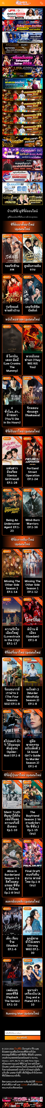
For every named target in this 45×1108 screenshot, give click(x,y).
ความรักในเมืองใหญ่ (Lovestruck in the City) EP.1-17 (12, 636)
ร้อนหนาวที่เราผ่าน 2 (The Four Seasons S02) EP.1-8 (12, 696)
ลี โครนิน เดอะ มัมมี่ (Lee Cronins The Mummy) (12, 363)
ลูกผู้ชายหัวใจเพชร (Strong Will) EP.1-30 (32, 945)
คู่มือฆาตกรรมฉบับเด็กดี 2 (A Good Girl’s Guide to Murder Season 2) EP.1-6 (32, 753)
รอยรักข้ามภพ (12, 267)
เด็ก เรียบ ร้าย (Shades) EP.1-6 (12, 943)
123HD (24, 1084)
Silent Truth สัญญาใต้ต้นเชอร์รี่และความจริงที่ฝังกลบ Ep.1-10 (12, 821)
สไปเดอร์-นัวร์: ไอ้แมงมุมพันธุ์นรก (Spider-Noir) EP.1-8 (12, 748)
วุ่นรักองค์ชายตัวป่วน (12, 308)
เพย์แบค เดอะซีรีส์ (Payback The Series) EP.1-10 (12, 997)
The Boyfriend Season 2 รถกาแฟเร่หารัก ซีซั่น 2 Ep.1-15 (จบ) (32, 822)
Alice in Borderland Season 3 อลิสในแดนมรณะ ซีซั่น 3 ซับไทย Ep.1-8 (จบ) (12, 881)
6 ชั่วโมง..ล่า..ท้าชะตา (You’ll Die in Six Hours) (12, 415)
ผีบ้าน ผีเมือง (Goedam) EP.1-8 (32, 634)
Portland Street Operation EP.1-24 (33, 473)
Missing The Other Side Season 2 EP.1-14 (12, 586)
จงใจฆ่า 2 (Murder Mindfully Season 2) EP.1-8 (32, 696)
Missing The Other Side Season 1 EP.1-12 (33, 586)
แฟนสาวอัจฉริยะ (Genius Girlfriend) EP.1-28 (12, 475)
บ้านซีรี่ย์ (17, 1048)
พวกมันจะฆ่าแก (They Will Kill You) (32, 361)
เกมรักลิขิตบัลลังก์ (32, 308)
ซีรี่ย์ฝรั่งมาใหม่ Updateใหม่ (22, 652)
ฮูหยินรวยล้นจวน (32, 267)
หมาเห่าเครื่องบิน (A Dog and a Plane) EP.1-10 (32, 997)
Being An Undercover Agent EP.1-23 (12, 525)
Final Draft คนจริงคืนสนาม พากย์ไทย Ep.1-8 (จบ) (32, 878)
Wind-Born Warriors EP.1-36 (33, 523)
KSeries (39, 1081)
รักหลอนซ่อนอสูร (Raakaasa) (32, 411)
